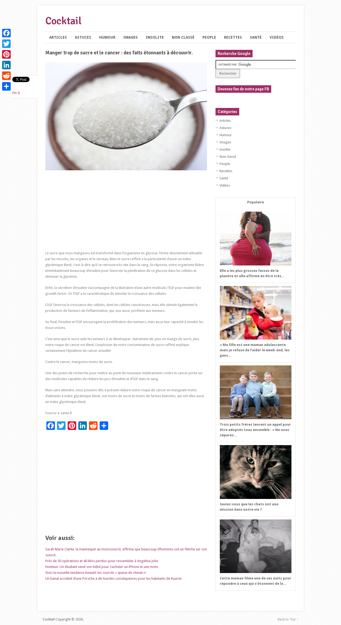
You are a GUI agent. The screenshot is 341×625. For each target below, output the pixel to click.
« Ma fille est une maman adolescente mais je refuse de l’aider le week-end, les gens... (255, 350)
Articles (58, 37)
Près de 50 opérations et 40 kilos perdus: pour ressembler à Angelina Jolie (101, 561)
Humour (107, 37)
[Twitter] (6, 43)
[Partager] (6, 86)
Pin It (16, 93)
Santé (256, 37)
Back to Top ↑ (288, 619)
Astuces (83, 37)
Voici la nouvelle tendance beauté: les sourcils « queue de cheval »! (95, 573)
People (209, 37)
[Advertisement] (126, 213)
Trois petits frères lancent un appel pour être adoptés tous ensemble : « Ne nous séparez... (255, 429)
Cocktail (63, 21)
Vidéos (277, 37)
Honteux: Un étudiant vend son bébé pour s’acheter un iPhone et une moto (101, 567)
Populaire (255, 202)
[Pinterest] (6, 54)
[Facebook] (6, 33)
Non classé (183, 37)
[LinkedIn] (6, 65)
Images (130, 37)
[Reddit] (6, 75)
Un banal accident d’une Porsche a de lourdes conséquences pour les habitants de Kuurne (113, 578)
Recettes (233, 37)
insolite (155, 37)
